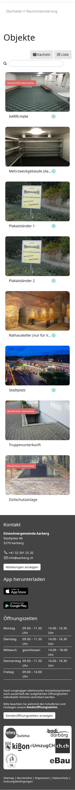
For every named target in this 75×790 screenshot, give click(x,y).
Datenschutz (60, 778)
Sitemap (9, 778)
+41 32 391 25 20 (21, 553)
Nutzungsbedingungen (18, 781)
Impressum (42, 778)
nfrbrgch (21, 558)
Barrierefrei (25, 778)
